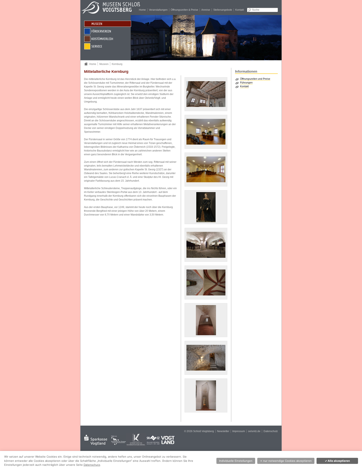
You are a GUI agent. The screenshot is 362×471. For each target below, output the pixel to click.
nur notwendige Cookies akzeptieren (286, 460)
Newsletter (223, 431)
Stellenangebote (222, 9)
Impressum (238, 431)
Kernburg (117, 64)
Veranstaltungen (158, 9)
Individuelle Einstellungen (235, 460)
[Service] (107, 46)
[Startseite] (113, 7)
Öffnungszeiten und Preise (255, 78)
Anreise (205, 9)
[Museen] (107, 23)
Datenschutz (271, 431)
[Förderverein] (107, 31)
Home (142, 9)
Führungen (246, 82)
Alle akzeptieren (337, 460)
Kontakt (239, 9)
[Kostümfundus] (107, 38)
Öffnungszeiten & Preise (184, 9)
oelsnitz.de (254, 431)
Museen (104, 64)
